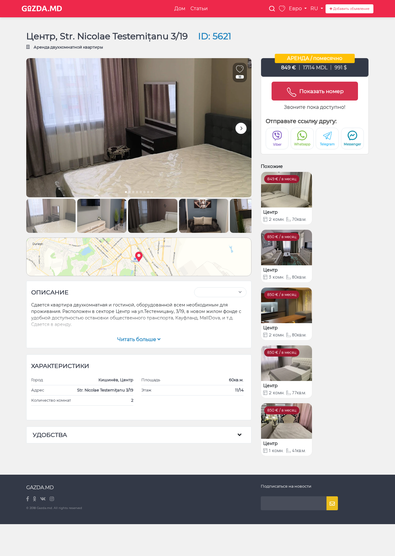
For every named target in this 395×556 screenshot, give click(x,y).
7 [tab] (148, 192)
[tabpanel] (139, 127)
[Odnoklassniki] (35, 499)
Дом (179, 8)
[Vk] (43, 499)
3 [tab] (133, 192)
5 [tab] (140, 192)
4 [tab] (137, 192)
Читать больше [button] (137, 339)
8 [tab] (151, 192)
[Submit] (332, 503)
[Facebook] (28, 499)
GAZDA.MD (40, 487)
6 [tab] (144, 192)
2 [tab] (129, 192)
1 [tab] (125, 192)
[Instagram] (52, 499)
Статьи (199, 8)
